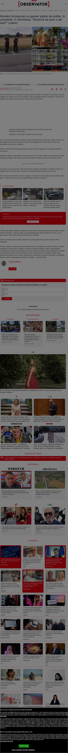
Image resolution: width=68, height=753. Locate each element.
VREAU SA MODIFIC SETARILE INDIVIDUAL (23, 750)
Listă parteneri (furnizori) (6, 741)
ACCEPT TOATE (24, 746)
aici (18, 724)
